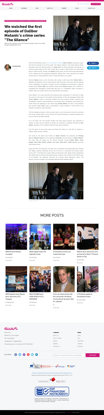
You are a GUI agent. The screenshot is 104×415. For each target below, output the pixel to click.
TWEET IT (94, 67)
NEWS (10, 8)
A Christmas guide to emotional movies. (84, 298)
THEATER (80, 343)
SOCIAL (77, 8)
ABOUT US (50, 8)
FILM (79, 338)
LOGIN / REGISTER (96, 4)
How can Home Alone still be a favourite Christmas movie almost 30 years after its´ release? (63, 300)
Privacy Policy (75, 412)
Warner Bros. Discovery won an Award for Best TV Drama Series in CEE (87, 257)
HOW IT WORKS (57, 338)
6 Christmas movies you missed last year (62, 256)
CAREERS (64, 8)
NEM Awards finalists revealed (13, 256)
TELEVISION (81, 341)
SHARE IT (94, 63)
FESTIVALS (80, 346)
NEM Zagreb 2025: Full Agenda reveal (37, 256)
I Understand (68, 412)
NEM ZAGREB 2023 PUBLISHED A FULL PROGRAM (36, 299)
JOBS (37, 8)
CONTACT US (91, 8)
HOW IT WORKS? (84, 4)
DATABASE (24, 8)
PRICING (55, 341)
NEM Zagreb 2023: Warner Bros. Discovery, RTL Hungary (15, 299)
